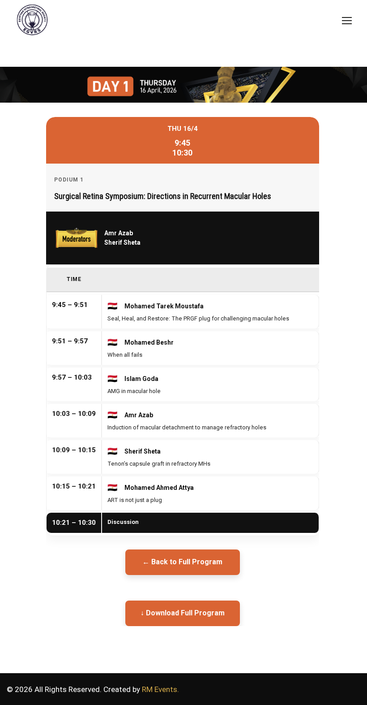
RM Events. (160, 689)
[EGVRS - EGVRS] (30, 21)
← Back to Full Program (182, 562)
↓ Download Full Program (183, 613)
